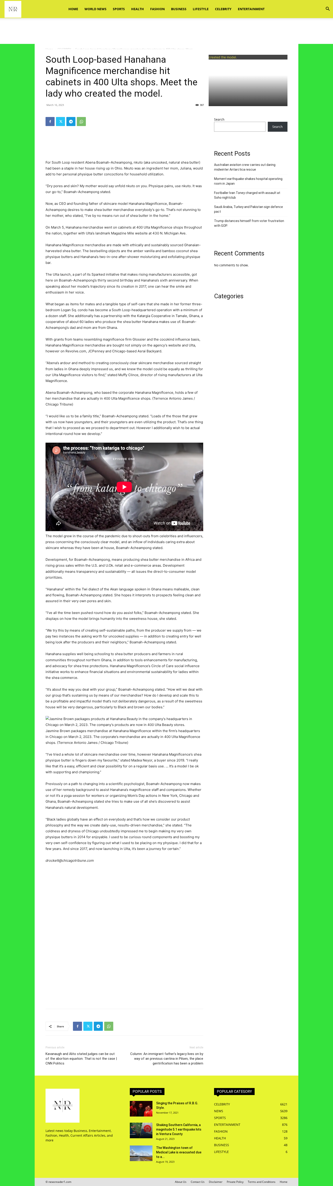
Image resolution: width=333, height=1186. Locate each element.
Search (219, 119)
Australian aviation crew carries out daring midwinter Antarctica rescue (244, 167)
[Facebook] (50, 121)
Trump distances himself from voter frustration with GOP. (249, 223)
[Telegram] (70, 121)
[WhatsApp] (81, 121)
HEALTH (137, 9)
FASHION (157, 9)
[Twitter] (60, 121)
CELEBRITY (223, 9)
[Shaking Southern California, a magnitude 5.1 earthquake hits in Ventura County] (141, 1130)
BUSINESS (178, 9)
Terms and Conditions (261, 1182)
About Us (180, 1182)
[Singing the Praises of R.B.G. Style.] (141, 1109)
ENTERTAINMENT (251, 9)
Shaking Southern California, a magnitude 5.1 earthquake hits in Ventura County (178, 1129)
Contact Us (198, 1182)
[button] (327, 9)
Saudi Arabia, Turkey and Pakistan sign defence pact (248, 209)
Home (73, 9)
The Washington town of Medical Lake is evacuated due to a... (178, 1152)
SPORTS (119, 9)
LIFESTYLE (201, 9)
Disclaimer (215, 1182)
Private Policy (235, 1182)
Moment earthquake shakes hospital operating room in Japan (248, 181)
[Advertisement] (166, 34)
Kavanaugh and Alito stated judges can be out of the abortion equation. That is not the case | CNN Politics (81, 1058)
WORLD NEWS (95, 9)
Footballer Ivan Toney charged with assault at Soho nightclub (247, 195)
